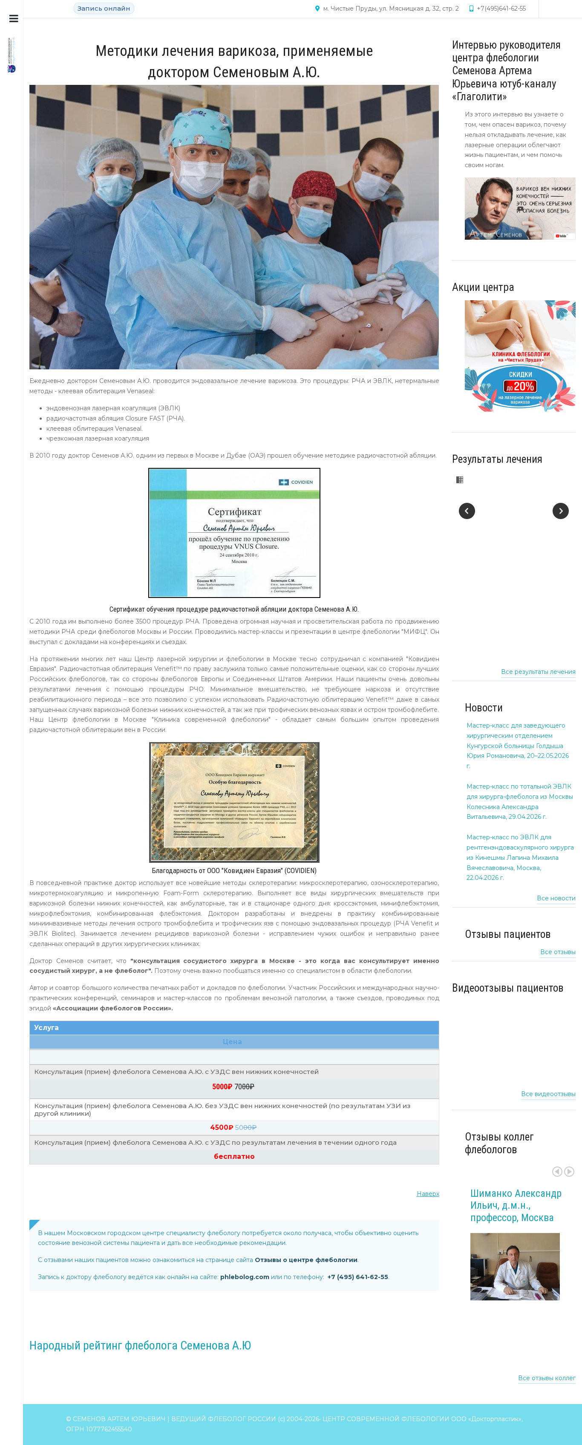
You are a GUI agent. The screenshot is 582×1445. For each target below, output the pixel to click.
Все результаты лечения (538, 672)
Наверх (428, 1194)
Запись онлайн (104, 8)
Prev (557, 1171)
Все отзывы (558, 952)
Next (569, 1171)
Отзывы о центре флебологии (306, 1260)
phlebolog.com (244, 1277)
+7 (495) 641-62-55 (358, 1277)
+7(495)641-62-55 (501, 8)
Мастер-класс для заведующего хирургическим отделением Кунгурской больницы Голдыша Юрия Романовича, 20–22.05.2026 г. (518, 746)
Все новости (556, 898)
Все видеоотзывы (548, 1094)
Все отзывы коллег (547, 1378)
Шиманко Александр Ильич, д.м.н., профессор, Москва (516, 1205)
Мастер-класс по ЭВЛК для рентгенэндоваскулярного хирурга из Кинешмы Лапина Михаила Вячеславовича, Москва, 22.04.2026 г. (520, 857)
